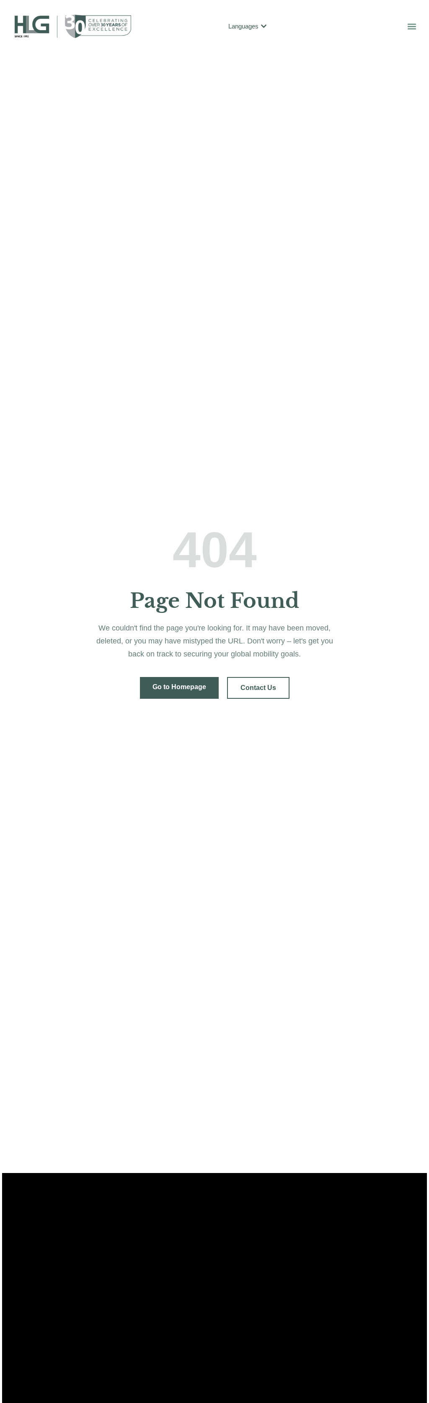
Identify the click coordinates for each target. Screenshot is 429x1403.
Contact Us (258, 687)
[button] (412, 26)
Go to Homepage (179, 686)
